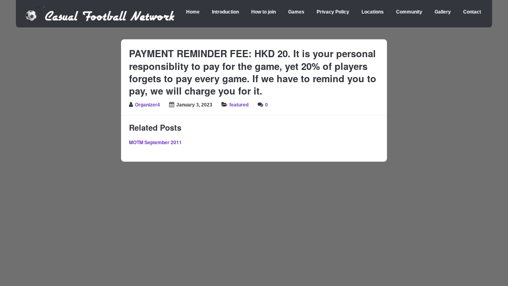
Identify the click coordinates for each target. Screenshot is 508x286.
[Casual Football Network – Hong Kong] (100, 20)
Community (409, 12)
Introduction (225, 12)
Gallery (443, 12)
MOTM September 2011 (155, 142)
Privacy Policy (333, 12)
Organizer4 (147, 105)
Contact (472, 12)
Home (193, 12)
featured (238, 105)
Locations (373, 12)
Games (296, 12)
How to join (263, 12)
